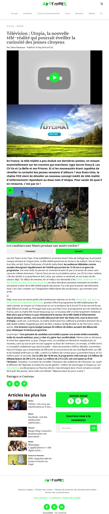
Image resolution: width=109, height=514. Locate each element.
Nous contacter (41, 498)
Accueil (14, 13)
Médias (92, 13)
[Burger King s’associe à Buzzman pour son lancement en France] (17, 431)
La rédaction (55, 498)
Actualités (27, 13)
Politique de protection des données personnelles (75, 489)
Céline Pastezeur (17, 47)
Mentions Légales (25, 489)
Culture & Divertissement (48, 13)
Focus (67, 13)
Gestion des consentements (57, 492)
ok (93, 428)
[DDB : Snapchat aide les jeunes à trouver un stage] (17, 459)
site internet (13, 367)
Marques (79, 13)
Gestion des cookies (72, 498)
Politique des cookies (44, 489)
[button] (55, 77)
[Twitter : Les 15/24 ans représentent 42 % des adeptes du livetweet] (17, 404)
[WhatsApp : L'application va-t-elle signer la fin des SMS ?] (17, 445)
